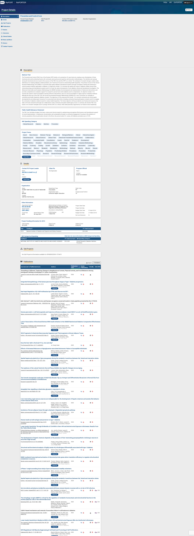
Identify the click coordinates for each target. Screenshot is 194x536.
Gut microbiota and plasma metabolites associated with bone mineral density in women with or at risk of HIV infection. (58, 488)
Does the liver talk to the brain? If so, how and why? (37, 343)
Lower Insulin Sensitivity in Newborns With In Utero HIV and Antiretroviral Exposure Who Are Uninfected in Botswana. (57, 520)
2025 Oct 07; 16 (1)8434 (33, 314)
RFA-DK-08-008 (26, 206)
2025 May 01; (35, 335)
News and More (7, 39)
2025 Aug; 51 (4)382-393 (33, 326)
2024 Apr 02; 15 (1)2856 (33, 412)
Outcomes (6, 33)
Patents (5, 29)
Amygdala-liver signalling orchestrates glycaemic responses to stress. (43, 389)
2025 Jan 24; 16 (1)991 (33, 403)
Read (26, 157)
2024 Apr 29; (34, 480)
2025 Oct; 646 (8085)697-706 (30, 391)
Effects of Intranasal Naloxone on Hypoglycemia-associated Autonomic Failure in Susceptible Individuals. (54, 348)
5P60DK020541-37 (25, 20)
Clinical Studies (7, 36)
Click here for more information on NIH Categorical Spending (82, 236)
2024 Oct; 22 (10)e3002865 (32, 441)
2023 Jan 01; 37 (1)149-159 (34, 490)
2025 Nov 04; (29, 381)
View (54, 288)
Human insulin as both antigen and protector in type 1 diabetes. (40, 420)
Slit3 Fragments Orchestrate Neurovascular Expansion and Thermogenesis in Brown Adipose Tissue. (52, 333)
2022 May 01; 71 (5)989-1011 (31, 532)
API (170, 2)
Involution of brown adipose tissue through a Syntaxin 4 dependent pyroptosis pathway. (48, 410)
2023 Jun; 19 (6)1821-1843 (31, 502)
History (5, 43)
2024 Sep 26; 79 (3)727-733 (35, 432)
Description (6, 16)
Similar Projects (8, 46)
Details (5, 19)
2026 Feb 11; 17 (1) (32, 284)
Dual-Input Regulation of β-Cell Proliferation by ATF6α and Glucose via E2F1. (45, 291)
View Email (26, 179)
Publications (6, 26)
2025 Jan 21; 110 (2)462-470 (32, 351)
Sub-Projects (7, 23)
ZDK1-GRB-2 (25, 210)
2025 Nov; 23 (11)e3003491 (32, 345)
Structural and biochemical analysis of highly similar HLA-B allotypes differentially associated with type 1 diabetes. (57, 447)
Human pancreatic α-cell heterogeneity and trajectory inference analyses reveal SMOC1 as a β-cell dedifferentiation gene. (59, 312)
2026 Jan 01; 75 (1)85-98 (30, 294)
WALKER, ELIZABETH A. (29, 172)
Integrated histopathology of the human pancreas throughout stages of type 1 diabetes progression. (52, 282)
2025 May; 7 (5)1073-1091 (33, 360)
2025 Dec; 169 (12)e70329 (35, 370)
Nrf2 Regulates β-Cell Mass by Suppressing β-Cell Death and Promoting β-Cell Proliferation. (49, 530)
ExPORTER (178, 2)
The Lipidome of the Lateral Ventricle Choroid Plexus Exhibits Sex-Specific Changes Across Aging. (51, 368)
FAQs (165, 2)
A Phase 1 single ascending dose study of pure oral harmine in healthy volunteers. (46, 468)
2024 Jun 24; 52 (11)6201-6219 (35, 461)
